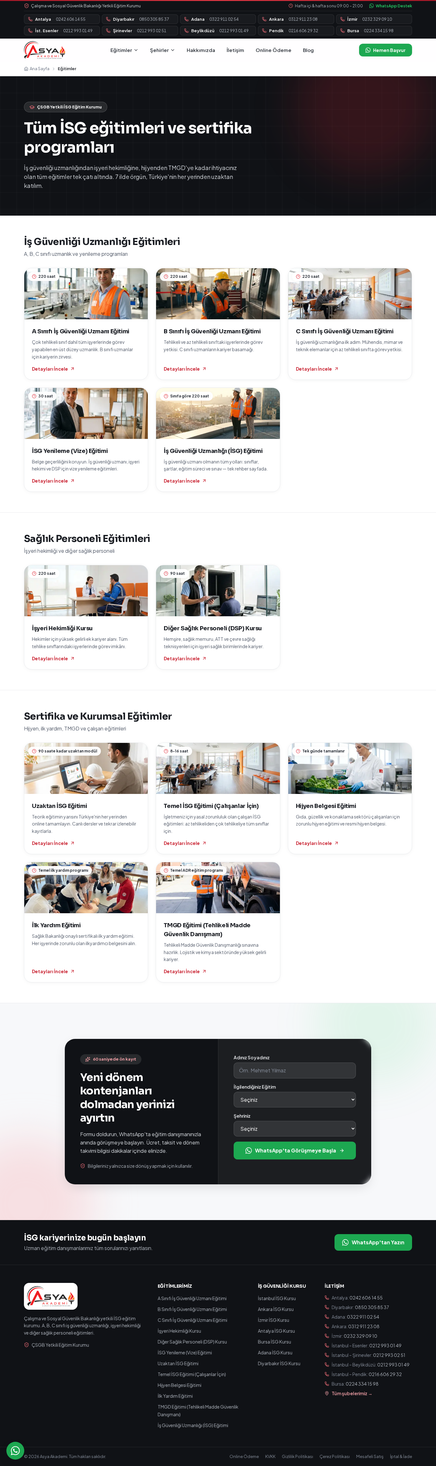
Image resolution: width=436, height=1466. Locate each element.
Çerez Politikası (334, 1456)
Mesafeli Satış (370, 1456)
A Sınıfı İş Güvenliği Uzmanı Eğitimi (192, 1298)
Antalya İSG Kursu (276, 1331)
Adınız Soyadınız (252, 1057)
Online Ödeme (273, 50)
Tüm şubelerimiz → (352, 1393)
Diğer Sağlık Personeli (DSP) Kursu (192, 1341)
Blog (308, 50)
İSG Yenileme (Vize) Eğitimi (185, 1352)
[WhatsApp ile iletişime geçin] (15, 1451)
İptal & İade (401, 1456)
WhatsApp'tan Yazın (378, 1242)
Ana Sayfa (39, 68)
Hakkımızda (201, 50)
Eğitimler (121, 50)
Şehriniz (242, 1116)
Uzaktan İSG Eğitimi (178, 1363)
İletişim (235, 50)
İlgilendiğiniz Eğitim (255, 1087)
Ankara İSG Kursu (276, 1309)
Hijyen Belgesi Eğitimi (179, 1385)
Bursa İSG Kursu (274, 1341)
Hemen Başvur (389, 50)
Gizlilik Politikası (297, 1456)
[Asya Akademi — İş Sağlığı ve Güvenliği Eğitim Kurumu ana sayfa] (44, 50)
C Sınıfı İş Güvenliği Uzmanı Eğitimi (192, 1320)
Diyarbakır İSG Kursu (279, 1363)
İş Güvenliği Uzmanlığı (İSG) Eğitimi (193, 1425)
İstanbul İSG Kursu (277, 1298)
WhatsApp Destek (394, 5)
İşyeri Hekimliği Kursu (179, 1331)
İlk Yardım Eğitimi (175, 1396)
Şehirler (159, 50)
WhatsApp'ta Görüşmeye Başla (295, 1150)
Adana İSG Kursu (275, 1352)
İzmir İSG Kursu (273, 1320)
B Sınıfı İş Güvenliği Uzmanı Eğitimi (192, 1309)
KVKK (270, 1456)
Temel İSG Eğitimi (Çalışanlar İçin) (192, 1374)
